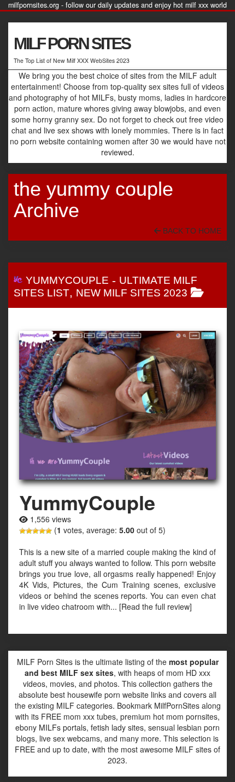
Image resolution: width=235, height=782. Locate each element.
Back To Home (191, 230)
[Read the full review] (155, 606)
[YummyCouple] (117, 405)
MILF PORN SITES (72, 43)
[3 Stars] (35, 531)
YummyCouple (67, 280)
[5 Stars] (48, 531)
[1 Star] (22, 531)
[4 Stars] (42, 531)
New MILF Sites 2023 (131, 293)
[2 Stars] (29, 531)
